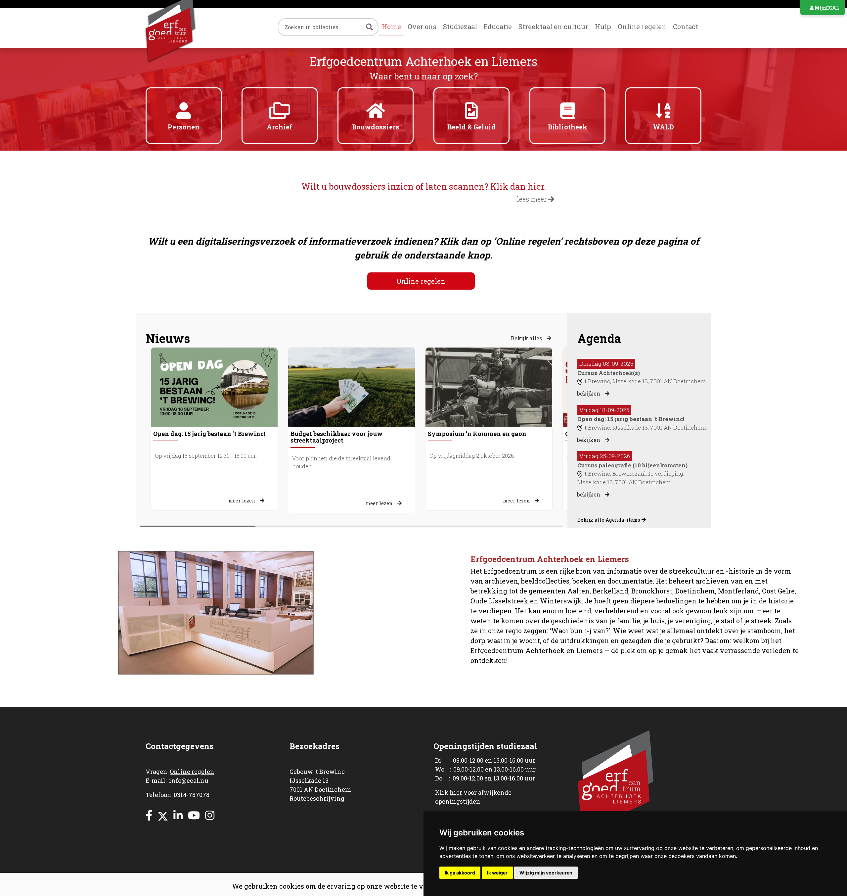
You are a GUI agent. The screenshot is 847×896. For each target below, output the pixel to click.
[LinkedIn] (178, 815)
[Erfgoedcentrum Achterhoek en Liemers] (184, 28)
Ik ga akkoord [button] (460, 872)
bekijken (589, 393)
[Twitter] (162, 815)
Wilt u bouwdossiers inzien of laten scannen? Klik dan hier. (423, 186)
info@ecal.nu (188, 780)
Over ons (422, 26)
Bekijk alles (527, 338)
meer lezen (242, 500)
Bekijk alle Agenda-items (609, 519)
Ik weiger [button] (497, 872)
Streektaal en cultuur (553, 26)
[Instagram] (209, 815)
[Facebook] (149, 815)
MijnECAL (826, 8)
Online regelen (642, 26)
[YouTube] (194, 815)
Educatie (498, 26)
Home (391, 26)
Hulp (603, 26)
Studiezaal (460, 26)
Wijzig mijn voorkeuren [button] (545, 872)
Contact (685, 26)
